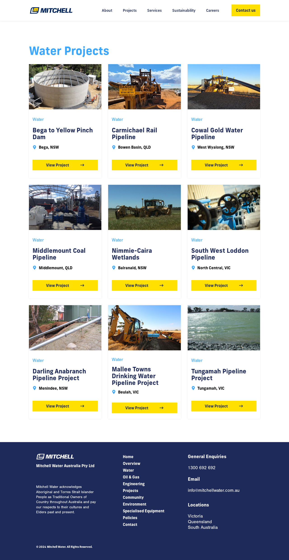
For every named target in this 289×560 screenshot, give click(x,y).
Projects (130, 490)
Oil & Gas (131, 477)
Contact (130, 524)
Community (133, 497)
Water (38, 119)
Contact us (246, 10)
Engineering (134, 483)
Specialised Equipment (143, 510)
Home (128, 456)
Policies (130, 517)
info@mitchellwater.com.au (214, 490)
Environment (134, 504)
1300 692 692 (201, 467)
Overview (131, 463)
